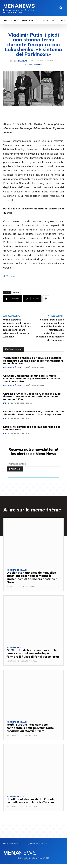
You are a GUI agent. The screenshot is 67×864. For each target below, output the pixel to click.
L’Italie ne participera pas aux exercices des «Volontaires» (31, 428)
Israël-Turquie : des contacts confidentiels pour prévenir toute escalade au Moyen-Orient (30, 728)
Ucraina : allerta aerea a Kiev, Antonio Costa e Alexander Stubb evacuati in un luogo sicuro (33, 413)
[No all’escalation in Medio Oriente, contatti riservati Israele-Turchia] (33, 768)
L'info (6, 403)
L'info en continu (13, 349)
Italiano (16, 292)
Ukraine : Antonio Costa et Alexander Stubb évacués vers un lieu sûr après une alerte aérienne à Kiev (32, 396)
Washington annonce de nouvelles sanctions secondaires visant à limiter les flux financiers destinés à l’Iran (33, 360)
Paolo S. (10, 586)
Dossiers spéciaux (33, 64)
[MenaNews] (12, 61)
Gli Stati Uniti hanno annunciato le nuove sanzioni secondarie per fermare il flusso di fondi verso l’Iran (31, 378)
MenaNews (22, 61)
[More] (45, 298)
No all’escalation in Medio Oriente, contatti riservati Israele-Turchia (31, 800)
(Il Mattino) (9, 276)
